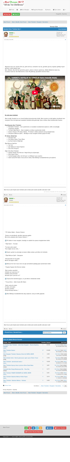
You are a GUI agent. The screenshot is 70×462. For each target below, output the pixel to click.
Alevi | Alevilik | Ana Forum (19, 22)
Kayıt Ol (16, 14)
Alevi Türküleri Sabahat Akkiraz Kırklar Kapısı (15, 376)
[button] (64, 9)
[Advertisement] (35, 54)
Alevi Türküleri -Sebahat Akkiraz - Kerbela (14, 380)
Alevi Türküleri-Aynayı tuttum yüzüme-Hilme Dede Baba (18, 365)
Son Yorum (57, 344)
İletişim (50, 428)
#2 (65, 205)
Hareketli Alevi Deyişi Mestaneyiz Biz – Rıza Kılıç (16, 369)
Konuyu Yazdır (8, 385)
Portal (12, 9)
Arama (48, 9)
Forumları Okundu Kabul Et (34, 432)
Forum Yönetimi (60, 428)
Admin (64, 191)
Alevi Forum (7, 22)
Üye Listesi (57, 9)
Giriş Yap (7, 14)
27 (43, 350)
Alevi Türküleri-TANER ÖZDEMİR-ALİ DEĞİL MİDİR (17, 373)
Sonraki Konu (18, 332)
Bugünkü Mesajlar (38, 9)
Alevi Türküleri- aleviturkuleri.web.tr (12, 361)
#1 (65, 39)
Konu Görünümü (62, 29)
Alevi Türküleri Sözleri (9, 350)
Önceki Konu (9, 332)
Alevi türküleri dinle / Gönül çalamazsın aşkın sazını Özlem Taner (20, 358)
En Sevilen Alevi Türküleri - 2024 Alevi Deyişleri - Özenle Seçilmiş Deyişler (20, 345)
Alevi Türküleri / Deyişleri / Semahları (38, 22)
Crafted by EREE (21, 436)
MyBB (10, 436)
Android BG (30, 436)
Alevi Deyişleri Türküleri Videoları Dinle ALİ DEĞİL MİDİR (18, 354)
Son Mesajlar (25, 9)
